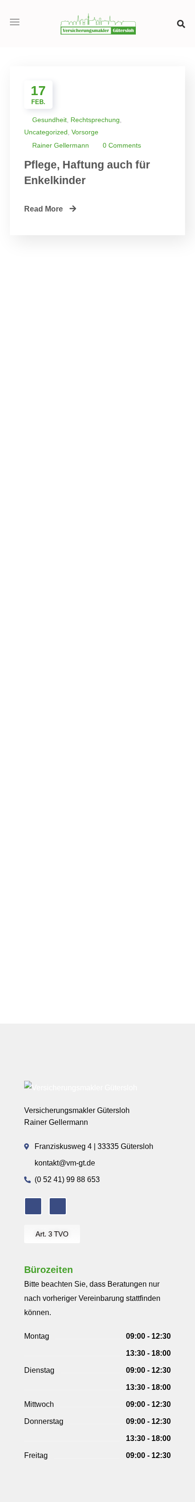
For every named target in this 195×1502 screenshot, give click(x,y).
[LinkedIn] (58, 1206)
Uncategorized (46, 132)
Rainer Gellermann (60, 145)
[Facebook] (33, 1206)
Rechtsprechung (95, 120)
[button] (181, 23)
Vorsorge (84, 132)
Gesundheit (49, 120)
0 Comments (122, 145)
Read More (44, 209)
